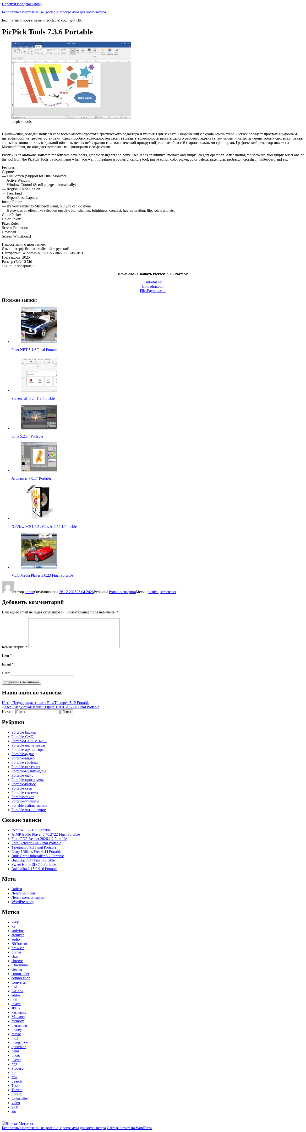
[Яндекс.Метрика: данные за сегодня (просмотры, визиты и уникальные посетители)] (17, 1123)
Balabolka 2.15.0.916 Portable (34, 869)
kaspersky (19, 1012)
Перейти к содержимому (22, 4)
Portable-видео (23, 758)
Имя (7, 655)
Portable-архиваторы (27, 749)
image (16, 1004)
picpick (153, 592)
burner (16, 952)
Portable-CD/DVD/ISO (29, 741)
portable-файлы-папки (29, 805)
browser (17, 948)
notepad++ (19, 1042)
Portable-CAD (22, 737)
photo (15, 1055)
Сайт (6, 673)
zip (13, 1111)
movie (16, 1034)
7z (13, 926)
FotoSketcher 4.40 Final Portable (36, 843)
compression (20, 978)
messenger (19, 1025)
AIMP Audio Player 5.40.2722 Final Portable (45, 834)
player (16, 1060)
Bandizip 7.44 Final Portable (33, 860)
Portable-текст (22, 797)
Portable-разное (23, 784)
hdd (14, 999)
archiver (17, 935)
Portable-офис (22, 775)
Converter (19, 982)
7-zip (15, 922)
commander (20, 974)
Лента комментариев (28, 897)
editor (15, 995)
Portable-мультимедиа (28, 771)
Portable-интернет (25, 767)
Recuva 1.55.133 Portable (31, 830)
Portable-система (24, 793)
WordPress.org (22, 902)
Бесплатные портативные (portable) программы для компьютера (54, 12)
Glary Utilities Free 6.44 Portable (36, 852)
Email (8, 664)
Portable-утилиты (25, 801)
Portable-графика (122, 592)
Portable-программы (27, 780)
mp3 (14, 1038)
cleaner (16, 969)
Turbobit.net (153, 282)
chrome (17, 961)
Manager (18, 1017)
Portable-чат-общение (28, 810)
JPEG (15, 1008)
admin (29, 592)
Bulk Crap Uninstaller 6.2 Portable (37, 856)
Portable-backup (23, 732)
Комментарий (14, 647)
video (15, 1103)
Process (17, 1068)
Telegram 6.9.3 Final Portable (33, 847)
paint (15, 1051)
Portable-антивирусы (28, 745)
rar (13, 1073)
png (14, 1064)
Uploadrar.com (153, 286)
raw (14, 1077)
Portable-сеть (21, 788)
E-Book (17, 991)
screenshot (168, 592)
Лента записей (23, 893)
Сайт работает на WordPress (129, 1128)
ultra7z (16, 1094)
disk (14, 987)
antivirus (17, 931)
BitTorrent (19, 944)
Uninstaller (19, 1098)
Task (15, 1085)
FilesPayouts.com (153, 291)
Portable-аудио (22, 754)
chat (14, 956)
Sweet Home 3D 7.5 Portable (33, 864)
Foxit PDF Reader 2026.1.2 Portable (39, 839)
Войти (16, 889)
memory (17, 1021)
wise (14, 1107)
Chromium (19, 965)
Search (16, 1081)
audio (15, 939)
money (16, 1030)
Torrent (16, 1090)
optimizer (18, 1047)
